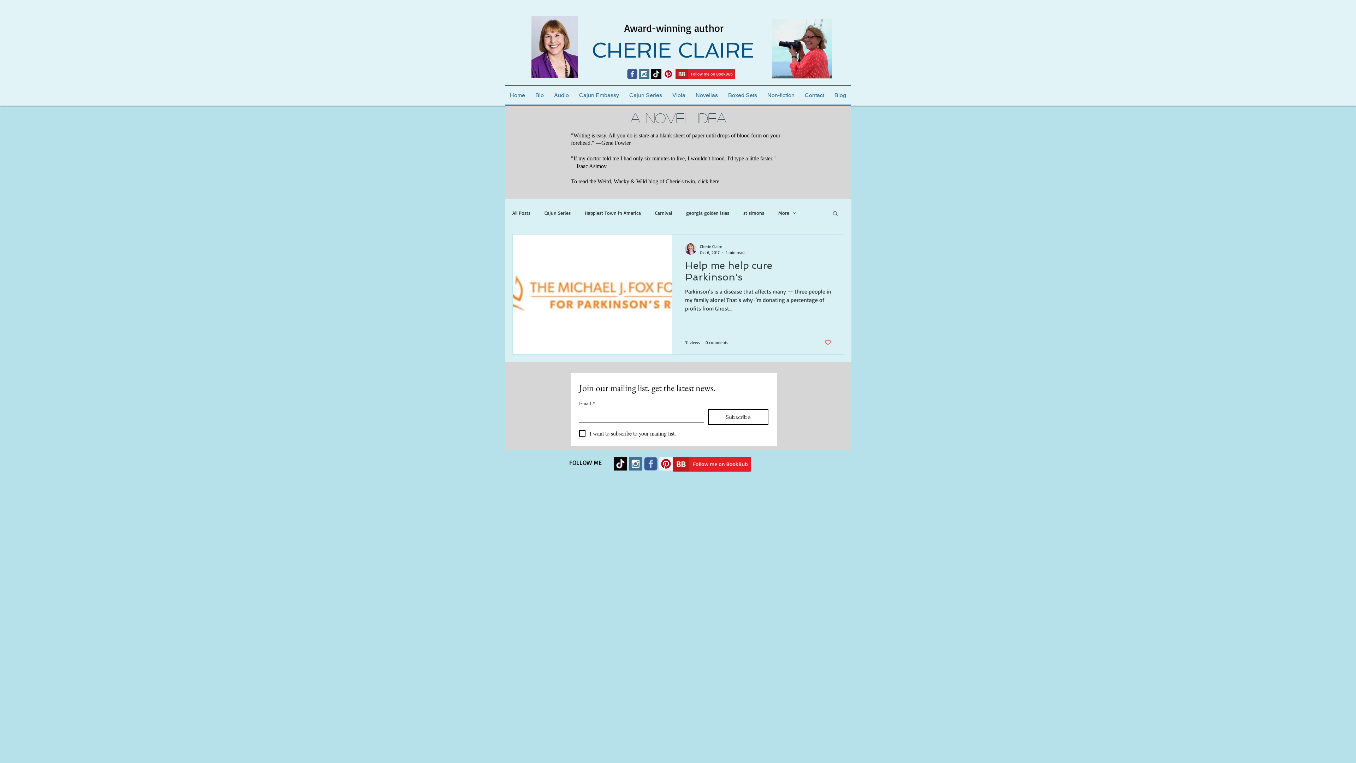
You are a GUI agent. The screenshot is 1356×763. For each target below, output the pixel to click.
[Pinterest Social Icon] (668, 74)
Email (587, 403)
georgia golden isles (707, 213)
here (714, 181)
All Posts (521, 213)
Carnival (663, 213)
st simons (753, 213)
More (783, 213)
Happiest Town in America (613, 213)
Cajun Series (558, 213)
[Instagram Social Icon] (644, 74)
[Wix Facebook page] (632, 74)
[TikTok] (656, 74)
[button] (835, 214)
